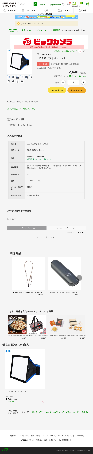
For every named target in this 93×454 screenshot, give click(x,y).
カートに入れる (57, 90)
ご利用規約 (80, 436)
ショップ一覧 (24, 436)
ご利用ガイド (13, 436)
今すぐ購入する (77, 90)
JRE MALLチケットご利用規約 (32, 440)
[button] (79, 278)
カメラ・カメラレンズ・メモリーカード (62, 412)
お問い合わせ (35, 436)
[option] (19, 61)
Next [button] (25, 61)
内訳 (84, 76)
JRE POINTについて (49, 436)
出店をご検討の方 (50, 440)
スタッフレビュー (66, 228)
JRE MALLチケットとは (66, 436)
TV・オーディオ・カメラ (39, 30)
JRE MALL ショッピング (13, 30)
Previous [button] (15, 61)
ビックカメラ (37, 412)
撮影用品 (57, 30)
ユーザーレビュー (27, 228)
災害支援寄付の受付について (32, 24)
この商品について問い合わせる (64, 51)
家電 (24, 30)
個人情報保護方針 (64, 440)
